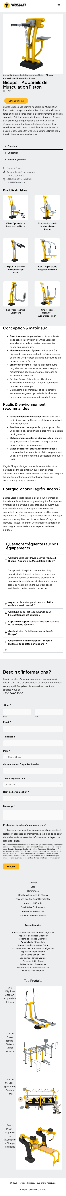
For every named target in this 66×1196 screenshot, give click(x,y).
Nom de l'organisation (16, 792)
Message (9, 806)
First (5, 716)
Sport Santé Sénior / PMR (33, 954)
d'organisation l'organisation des (21, 764)
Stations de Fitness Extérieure (33, 939)
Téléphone (9, 736)
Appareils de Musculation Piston (28, 75)
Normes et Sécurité (33, 903)
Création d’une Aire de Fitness (33, 895)
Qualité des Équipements (33, 907)
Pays (6, 751)
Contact (33, 882)
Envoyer (11, 866)
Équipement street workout (33, 958)
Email (7, 722)
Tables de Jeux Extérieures (33, 964)
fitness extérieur (24, 469)
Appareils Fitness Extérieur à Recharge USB (33, 932)
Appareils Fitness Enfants (33, 951)
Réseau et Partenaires (33, 911)
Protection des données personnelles (24, 825)
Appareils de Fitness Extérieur (33, 935)
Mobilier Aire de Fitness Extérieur (33, 967)
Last (36, 716)
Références (33, 891)
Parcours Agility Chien (33, 961)
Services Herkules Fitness (33, 915)
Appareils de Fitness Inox (33, 942)
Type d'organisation (15, 778)
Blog (33, 887)
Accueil (7, 75)
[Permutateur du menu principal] (59, 5)
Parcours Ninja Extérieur (33, 970)
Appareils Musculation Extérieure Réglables (33, 948)
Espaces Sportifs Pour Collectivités (33, 899)
